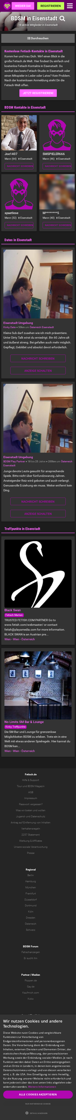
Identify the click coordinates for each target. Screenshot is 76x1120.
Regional (31, 869)
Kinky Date (9, 327)
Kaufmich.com (30, 992)
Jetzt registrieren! (38, 93)
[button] (38, 1113)
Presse (30, 853)
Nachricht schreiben (20, 166)
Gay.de (30, 986)
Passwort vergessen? (30, 804)
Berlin (30, 875)
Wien (7, 639)
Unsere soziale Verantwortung (31, 846)
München (30, 887)
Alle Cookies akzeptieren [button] (38, 1094)
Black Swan (12, 610)
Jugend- (20, 816)
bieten (28, 810)
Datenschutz (38, 816)
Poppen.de (31, 980)
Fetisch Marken (14, 615)
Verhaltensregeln (30, 828)
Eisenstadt (48, 327)
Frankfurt (31, 893)
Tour (19, 786)
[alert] (38, 1067)
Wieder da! (23, 6)
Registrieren (51, 6)
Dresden (30, 917)
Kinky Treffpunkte (15, 726)
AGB (30, 792)
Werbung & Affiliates (30, 840)
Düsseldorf (30, 899)
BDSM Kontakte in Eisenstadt (25, 107)
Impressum (30, 798)
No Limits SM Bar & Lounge (24, 722)
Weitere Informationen (42, 1086)
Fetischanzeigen (31, 952)
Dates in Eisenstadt (18, 240)
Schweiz (30, 929)
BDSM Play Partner (14, 461)
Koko (31, 998)
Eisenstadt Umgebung (18, 323)
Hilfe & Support (30, 780)
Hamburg (30, 881)
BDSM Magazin (36, 786)
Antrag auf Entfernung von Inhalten (30, 822)
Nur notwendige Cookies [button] (38, 1104)
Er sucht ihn (30, 958)
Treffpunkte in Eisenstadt (22, 529)
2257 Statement (31, 834)
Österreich (35, 327)
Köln (30, 911)
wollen (41, 810)
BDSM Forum (30, 946)
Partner (25, 974)
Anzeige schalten (38, 370)
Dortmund (31, 905)
